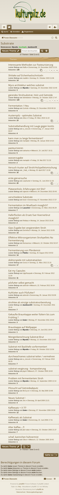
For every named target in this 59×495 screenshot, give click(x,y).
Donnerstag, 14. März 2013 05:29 (44, 208)
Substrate (7, 43)
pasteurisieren (15, 147)
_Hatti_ (25, 170)
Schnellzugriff (4, 27)
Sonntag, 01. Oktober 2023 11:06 (42, 78)
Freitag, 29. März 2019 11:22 (38, 118)
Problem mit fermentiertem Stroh (25, 378)
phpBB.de (40, 489)
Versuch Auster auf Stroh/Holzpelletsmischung (32, 167)
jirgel (24, 371)
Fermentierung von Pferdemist (24, 250)
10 (57, 70)
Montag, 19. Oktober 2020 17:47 (45, 97)
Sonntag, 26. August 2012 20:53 (41, 253)
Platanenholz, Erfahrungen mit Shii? (26, 188)
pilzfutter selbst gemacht (21, 282)
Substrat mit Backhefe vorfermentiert (27, 346)
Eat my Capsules (16, 270)
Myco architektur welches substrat (26, 85)
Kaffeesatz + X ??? (17, 407)
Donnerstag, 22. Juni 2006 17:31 (41, 420)
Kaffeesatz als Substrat (20, 417)
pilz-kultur (26, 430)
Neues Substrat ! (16, 397)
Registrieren (28, 32)
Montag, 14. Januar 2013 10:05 (43, 230)
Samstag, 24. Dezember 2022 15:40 (44, 88)
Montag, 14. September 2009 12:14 (43, 381)
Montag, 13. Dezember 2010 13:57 (43, 340)
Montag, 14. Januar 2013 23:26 (42, 220)
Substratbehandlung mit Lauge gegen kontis (31, 126)
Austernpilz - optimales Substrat (25, 115)
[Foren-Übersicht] (29, 11)
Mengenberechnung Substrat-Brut (26, 336)
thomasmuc (27, 243)
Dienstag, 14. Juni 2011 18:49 (41, 330)
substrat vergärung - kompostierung (27, 368)
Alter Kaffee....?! (16, 427)
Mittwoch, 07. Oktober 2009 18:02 (40, 371)
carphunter (27, 181)
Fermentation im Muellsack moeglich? (28, 205)
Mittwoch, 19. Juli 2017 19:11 (41, 150)
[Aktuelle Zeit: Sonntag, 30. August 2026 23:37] (52, 38)
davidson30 (32, 47)
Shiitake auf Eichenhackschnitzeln (25, 75)
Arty (19, 486)
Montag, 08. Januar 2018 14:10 (42, 141)
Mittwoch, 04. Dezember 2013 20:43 (43, 191)
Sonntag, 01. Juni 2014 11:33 (43, 181)
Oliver (25, 440)
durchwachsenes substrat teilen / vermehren (31, 356)
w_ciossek (27, 129)
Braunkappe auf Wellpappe (22, 327)
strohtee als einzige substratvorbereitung (29, 302)
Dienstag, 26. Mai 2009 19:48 (42, 391)
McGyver (26, 391)
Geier (25, 320)
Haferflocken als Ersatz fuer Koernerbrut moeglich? (29, 216)
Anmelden (16, 32)
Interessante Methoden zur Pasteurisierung (30, 64)
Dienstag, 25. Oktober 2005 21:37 (44, 430)
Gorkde (25, 108)
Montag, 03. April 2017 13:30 (40, 170)
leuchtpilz (23, 47)
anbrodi (25, 285)
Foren (9, 27)
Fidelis (25, 253)
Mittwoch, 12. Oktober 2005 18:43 (41, 440)
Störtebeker (27, 97)
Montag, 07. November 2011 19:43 (41, 320)
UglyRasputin (28, 273)
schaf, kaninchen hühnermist (23, 436)
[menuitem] (56, 37)
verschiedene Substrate (20, 196)
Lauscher (26, 208)
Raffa (25, 67)
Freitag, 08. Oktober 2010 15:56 (42, 349)
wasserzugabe (15, 157)
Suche (5, 32)
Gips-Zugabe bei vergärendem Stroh (27, 227)
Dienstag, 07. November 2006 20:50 (42, 410)
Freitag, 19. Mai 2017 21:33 (41, 160)
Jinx (24, 400)
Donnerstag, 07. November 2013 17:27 (42, 200)
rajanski (25, 191)
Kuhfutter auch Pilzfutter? (21, 292)
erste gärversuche (17, 178)
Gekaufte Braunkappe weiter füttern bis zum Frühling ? (31, 316)
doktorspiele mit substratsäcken (25, 260)
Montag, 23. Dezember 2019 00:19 (43, 108)
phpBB (21, 484)
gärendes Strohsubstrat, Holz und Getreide (30, 95)
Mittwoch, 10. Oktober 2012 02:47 (45, 243)
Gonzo (25, 262)
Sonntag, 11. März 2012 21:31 (40, 262)
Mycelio (15, 47)
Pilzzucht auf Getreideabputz (23, 388)
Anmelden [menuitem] (50, 27)
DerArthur (26, 230)
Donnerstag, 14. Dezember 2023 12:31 (42, 67)
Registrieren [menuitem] (55, 27)
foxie (24, 200)
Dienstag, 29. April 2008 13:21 (38, 400)
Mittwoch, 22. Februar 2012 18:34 (42, 285)
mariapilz (26, 141)
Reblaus (26, 220)
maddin (25, 78)
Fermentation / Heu (18, 105)
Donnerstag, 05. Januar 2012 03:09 (43, 295)
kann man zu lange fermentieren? (25, 138)
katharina (26, 150)
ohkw (25, 118)
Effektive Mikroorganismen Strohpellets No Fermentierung (30, 239)
